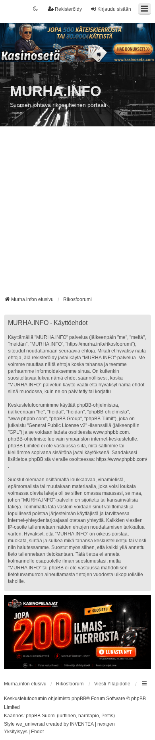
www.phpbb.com (111, 432)
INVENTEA (82, 724)
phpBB (79, 698)
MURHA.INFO (55, 91)
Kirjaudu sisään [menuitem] (114, 9)
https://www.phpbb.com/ (121, 459)
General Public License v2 (57, 425)
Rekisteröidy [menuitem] (68, 9)
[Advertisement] (77, 214)
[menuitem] (15, 732)
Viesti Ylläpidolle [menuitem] (112, 684)
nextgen (106, 724)
